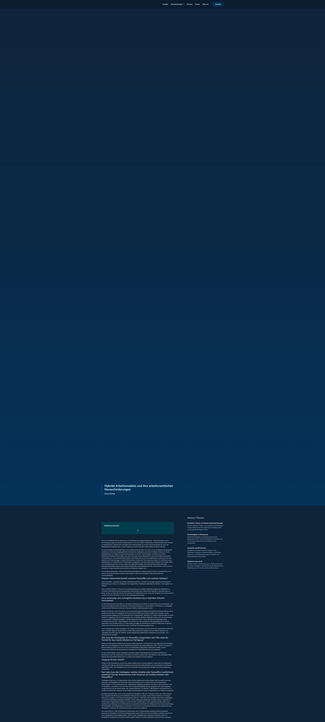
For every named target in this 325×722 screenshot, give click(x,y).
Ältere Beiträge (109, 494)
